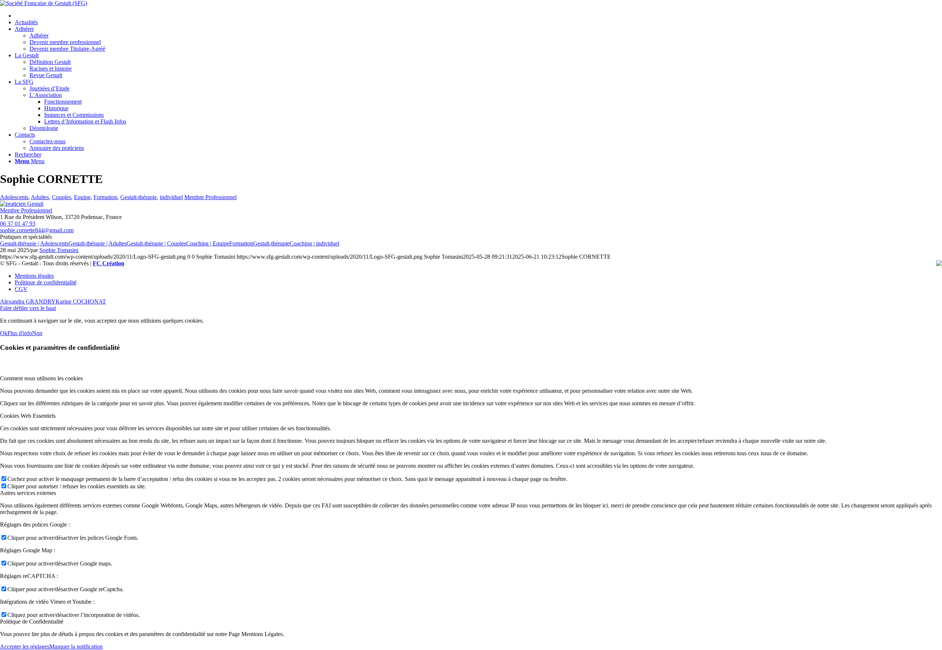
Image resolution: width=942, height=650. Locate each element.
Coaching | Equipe (207, 243)
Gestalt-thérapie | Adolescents (34, 243)
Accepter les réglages (24, 646)
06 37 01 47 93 (17, 223)
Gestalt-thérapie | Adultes (97, 243)
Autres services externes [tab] (28, 493)
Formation (105, 197)
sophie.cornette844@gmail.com (37, 230)
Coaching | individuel (314, 243)
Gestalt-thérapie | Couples (156, 243)
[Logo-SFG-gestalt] (43, 3)
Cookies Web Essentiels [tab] (28, 416)
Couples (61, 197)
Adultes (40, 197)
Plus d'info (19, 333)
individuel (171, 197)
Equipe (82, 197)
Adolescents (14, 197)
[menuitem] (478, 15)
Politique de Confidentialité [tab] (31, 621)
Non (37, 333)
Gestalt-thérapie (138, 197)
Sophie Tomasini (58, 250)
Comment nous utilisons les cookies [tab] (41, 378)
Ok (3, 333)
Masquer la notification (76, 646)
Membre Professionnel (210, 197)
